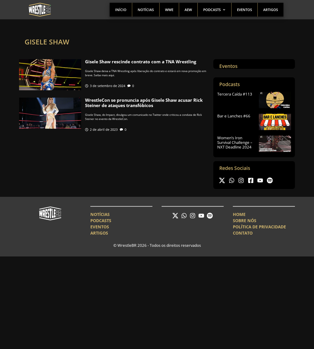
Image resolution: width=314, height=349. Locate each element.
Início (120, 9)
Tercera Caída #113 (234, 94)
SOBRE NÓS (244, 220)
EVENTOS (99, 227)
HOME (239, 214)
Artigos (270, 9)
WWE (169, 9)
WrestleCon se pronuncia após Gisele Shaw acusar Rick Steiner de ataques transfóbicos (144, 102)
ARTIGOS (99, 233)
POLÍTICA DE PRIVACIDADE (259, 227)
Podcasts (212, 9)
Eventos (244, 9)
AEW (188, 9)
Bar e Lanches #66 (233, 116)
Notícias (146, 9)
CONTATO (243, 233)
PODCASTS (100, 220)
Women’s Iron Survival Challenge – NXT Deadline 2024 (234, 142)
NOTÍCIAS (100, 214)
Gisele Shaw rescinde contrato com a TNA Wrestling (140, 62)
